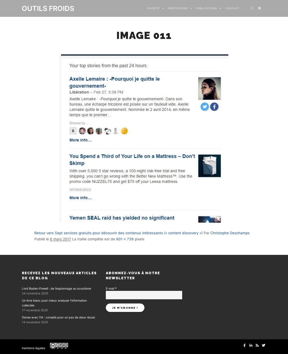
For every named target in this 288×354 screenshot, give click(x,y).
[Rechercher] (252, 8)
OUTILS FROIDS (43, 8)
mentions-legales (33, 348)
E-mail (111, 288)
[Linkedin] (251, 345)
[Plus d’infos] (259, 8)
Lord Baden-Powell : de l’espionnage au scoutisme (56, 288)
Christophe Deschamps (230, 233)
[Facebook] (244, 345)
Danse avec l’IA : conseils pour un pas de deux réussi (58, 317)
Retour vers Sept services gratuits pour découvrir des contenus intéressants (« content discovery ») (118, 233)
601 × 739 (125, 239)
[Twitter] (263, 345)
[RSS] (257, 345)
